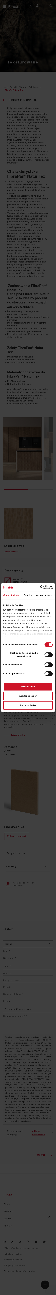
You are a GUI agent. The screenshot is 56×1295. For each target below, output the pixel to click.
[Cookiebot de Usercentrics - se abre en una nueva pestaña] (40, 587)
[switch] (49, 654)
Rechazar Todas (28, 705)
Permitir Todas (28, 686)
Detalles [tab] (28, 595)
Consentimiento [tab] (11, 595)
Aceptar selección (28, 696)
